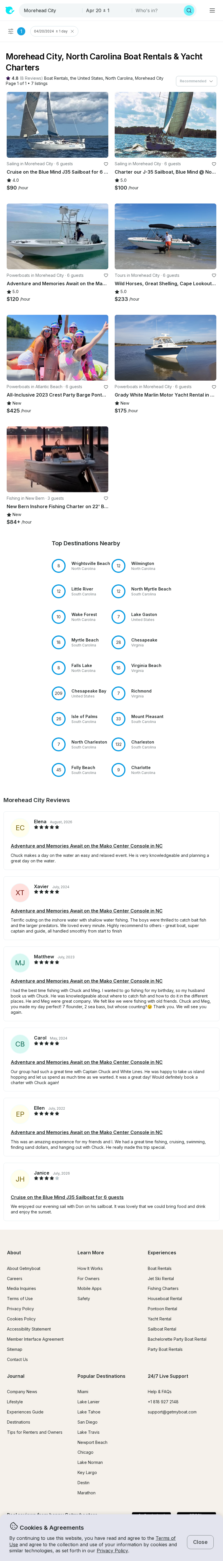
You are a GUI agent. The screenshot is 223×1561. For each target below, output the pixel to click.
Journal (15, 1376)
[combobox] (51, 10)
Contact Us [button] (17, 1359)
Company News (22, 1391)
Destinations (18, 1422)
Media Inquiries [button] (21, 1288)
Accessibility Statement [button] (29, 1328)
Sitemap (14, 1349)
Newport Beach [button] (92, 1442)
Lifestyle (15, 1401)
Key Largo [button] (87, 1472)
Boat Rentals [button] (160, 1268)
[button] (56, 78)
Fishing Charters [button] (163, 1288)
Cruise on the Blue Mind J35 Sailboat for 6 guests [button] (67, 1197)
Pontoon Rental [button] (162, 1308)
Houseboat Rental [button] (165, 1298)
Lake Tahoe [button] (89, 1411)
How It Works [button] (90, 1268)
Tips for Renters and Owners (34, 1432)
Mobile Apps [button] (90, 1288)
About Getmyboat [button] (23, 1268)
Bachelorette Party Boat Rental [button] (177, 1339)
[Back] (14, 125)
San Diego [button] (88, 1422)
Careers (14, 1278)
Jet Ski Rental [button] (161, 1278)
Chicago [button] (85, 1452)
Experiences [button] (162, 1252)
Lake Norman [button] (90, 1462)
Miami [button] (83, 1391)
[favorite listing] (106, 164)
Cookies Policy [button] (21, 1318)
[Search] (189, 10)
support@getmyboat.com (172, 1411)
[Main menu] (212, 10)
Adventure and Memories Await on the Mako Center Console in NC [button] (87, 846)
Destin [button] (83, 1482)
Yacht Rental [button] (159, 1318)
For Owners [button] (89, 1278)
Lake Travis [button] (89, 1432)
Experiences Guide (25, 1411)
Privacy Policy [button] (112, 1550)
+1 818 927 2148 (163, 1401)
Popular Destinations (101, 1376)
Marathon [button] (87, 1492)
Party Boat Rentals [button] (165, 1349)
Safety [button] (84, 1298)
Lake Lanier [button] (89, 1401)
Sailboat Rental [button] (162, 1328)
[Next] (101, 125)
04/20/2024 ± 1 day (51, 31)
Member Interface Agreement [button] (35, 1339)
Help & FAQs (160, 1391)
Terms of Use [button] (20, 1298)
